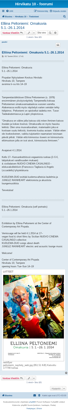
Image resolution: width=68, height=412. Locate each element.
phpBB (32, 402)
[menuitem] (9, 11)
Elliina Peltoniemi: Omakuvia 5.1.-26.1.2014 (23, 25)
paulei (4, 42)
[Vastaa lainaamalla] (57, 45)
